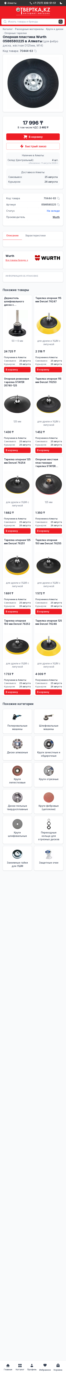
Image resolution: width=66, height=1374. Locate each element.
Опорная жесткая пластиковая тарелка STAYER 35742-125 (46, 463)
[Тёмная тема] (61, 3)
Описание (12, 235)
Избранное (45, 1370)
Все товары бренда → (17, 260)
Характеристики (35, 235)
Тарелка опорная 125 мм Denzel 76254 (17, 461)
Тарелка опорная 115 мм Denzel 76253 (48, 380)
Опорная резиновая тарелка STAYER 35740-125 (16, 382)
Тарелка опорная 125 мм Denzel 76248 (48, 622)
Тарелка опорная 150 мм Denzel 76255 (48, 542)
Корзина (58, 1370)
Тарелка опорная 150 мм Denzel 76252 (17, 622)
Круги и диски (54, 29)
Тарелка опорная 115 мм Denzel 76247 (48, 300)
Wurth (56, 217)
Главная (8, 1369)
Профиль (32, 1369)
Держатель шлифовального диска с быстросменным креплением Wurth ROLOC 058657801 (15, 302)
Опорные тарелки (15, 33)
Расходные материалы (29, 29)
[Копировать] (35, 51)
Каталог (8, 29)
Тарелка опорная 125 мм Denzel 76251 (17, 542)
